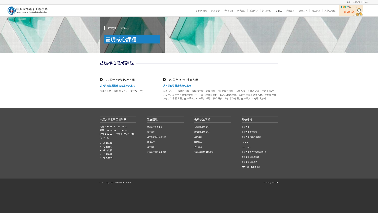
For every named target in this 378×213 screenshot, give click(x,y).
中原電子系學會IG (249, 162)
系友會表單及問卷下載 (156, 137)
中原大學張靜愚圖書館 (251, 137)
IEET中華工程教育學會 (251, 167)
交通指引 (108, 146)
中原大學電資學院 (249, 132)
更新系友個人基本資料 (156, 152)
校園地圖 (108, 143)
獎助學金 (198, 142)
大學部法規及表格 (202, 127)
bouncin (275, 182)
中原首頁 (356, 2)
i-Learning (246, 147)
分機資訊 (108, 154)
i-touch (245, 142)
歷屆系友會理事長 (154, 127)
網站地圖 (108, 150)
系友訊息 (151, 132)
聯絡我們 (108, 157)
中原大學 (245, 127)
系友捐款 (151, 147)
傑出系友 (151, 142)
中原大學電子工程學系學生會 (254, 152)
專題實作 (198, 137)
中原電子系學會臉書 (250, 157)
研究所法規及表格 (202, 132)
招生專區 (198, 147)
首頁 (348, 2)
